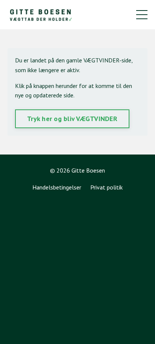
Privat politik (106, 187)
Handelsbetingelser (56, 187)
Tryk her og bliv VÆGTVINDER (72, 118)
